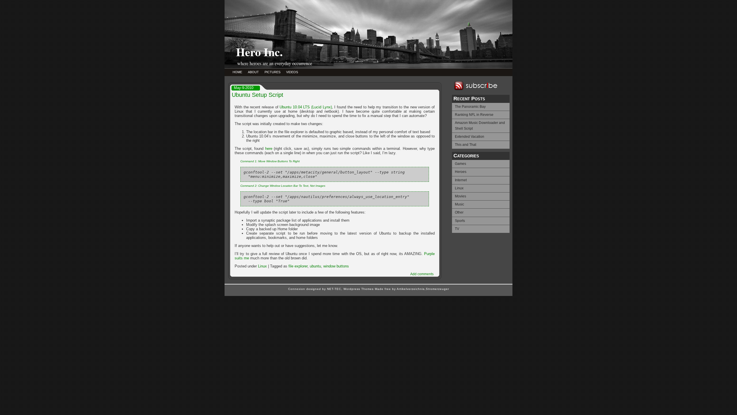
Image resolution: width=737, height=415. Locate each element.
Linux (459, 188)
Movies (460, 196)
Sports (460, 221)
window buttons (336, 266)
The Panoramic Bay (470, 107)
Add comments (422, 274)
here (268, 148)
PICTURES (272, 72)
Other (459, 212)
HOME (237, 72)
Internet (461, 180)
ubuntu (315, 266)
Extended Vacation (469, 137)
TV (457, 229)
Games (460, 164)
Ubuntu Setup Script (257, 95)
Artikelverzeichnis (411, 288)
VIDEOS (292, 72)
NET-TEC (334, 288)
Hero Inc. (259, 51)
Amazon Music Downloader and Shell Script (480, 125)
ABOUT (253, 72)
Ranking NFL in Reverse (474, 115)
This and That (465, 145)
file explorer (297, 266)
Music (459, 204)
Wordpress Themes (358, 288)
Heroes (460, 172)
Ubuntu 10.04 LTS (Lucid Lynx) (306, 107)
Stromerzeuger (437, 288)
